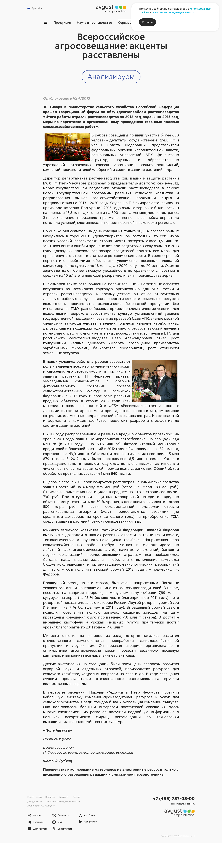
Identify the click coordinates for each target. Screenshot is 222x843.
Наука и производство (94, 22)
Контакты (64, 797)
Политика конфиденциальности (63, 801)
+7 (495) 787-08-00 (174, 798)
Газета (76, 797)
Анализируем (111, 76)
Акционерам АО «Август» (41, 805)
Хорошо (147, 22)
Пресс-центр (34, 797)
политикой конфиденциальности (173, 12)
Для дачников (34, 801)
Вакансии (50, 797)
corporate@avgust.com (183, 803)
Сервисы (125, 22)
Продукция (62, 22)
